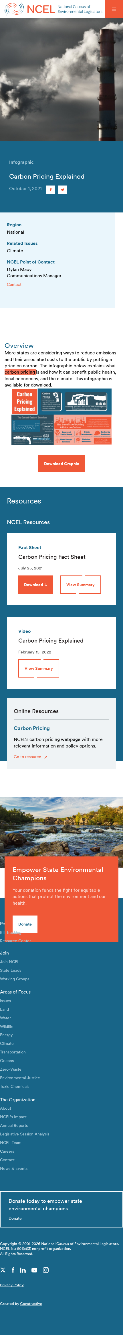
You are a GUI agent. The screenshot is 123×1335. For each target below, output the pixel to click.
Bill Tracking (10, 932)
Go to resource (28, 756)
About (5, 1108)
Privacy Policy (12, 1285)
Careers (7, 1151)
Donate (25, 924)
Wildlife (6, 1026)
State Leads (10, 970)
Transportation (13, 1051)
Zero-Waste (10, 1069)
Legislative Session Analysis (24, 1133)
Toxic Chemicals (14, 1086)
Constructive (31, 1303)
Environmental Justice (20, 1077)
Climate (7, 1043)
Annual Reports (14, 1125)
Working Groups (14, 978)
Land (4, 1009)
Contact (14, 284)
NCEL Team (10, 1142)
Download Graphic (61, 463)
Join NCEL (9, 961)
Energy (6, 1034)
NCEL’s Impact (13, 1116)
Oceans (7, 1060)
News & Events (13, 1168)
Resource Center (15, 940)
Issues (5, 1000)
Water (5, 1017)
